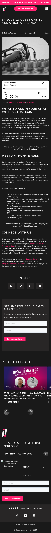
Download (30, 102)
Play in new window (17, 102)
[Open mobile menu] (46, 8)
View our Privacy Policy (25, 525)
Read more (13, 402)
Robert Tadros (10, 33)
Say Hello (5, 2)
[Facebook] (11, 286)
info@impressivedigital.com (13, 264)
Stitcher (36, 259)
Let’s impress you (25, 8)
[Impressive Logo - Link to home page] (4, 8)
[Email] (40, 286)
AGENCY (26, 467)
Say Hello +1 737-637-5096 (18, 454)
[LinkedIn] (30, 286)
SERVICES (27, 476)
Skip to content (44, 1)
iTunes (28, 259)
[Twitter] (21, 286)
